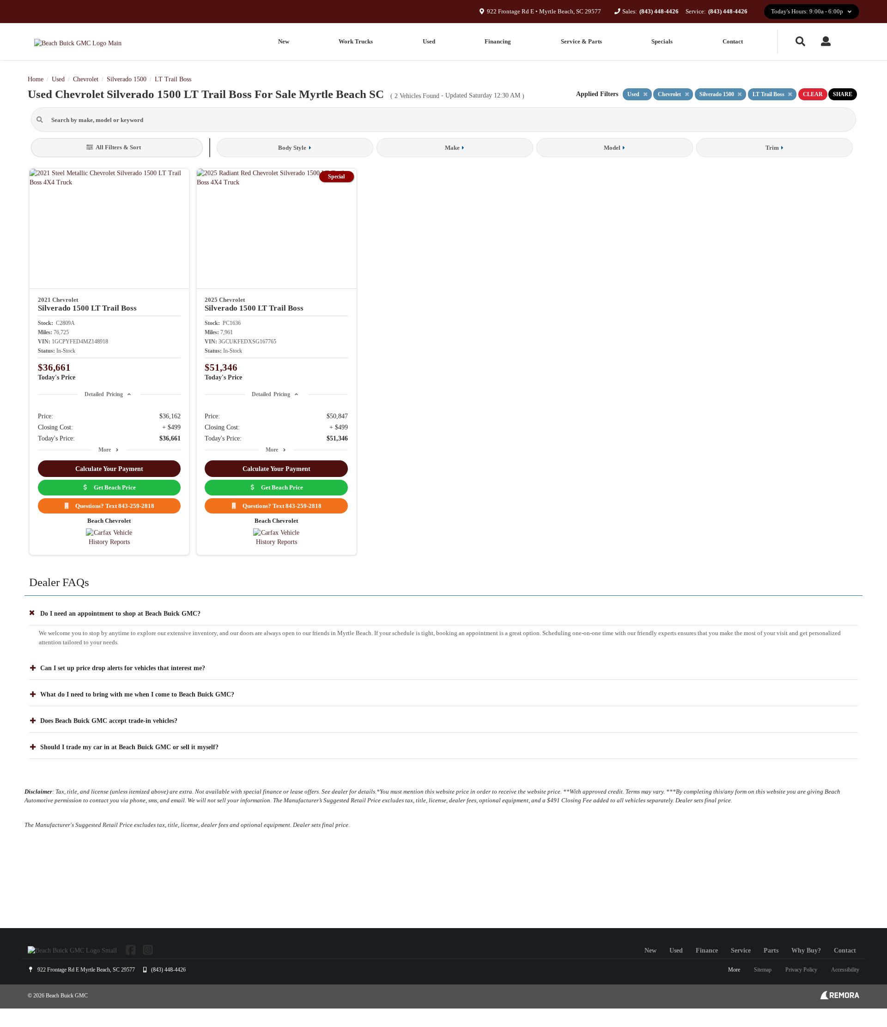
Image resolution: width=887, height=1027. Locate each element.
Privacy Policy (801, 969)
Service (741, 950)
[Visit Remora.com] (839, 997)
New (283, 41)
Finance (707, 950)
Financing (498, 41)
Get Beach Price (113, 487)
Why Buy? (806, 950)
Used (429, 41)
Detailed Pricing (104, 394)
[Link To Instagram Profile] (147, 949)
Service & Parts (581, 41)
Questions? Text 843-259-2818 (113, 505)
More (104, 449)
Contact (733, 41)
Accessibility (845, 969)
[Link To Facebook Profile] (131, 949)
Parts (771, 950)
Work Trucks (356, 41)
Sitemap (763, 969)
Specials (662, 41)
